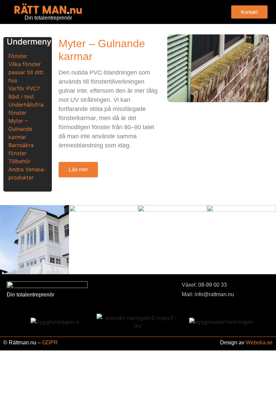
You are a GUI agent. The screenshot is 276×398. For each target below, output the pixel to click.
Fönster (17, 56)
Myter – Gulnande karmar (20, 128)
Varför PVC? (24, 88)
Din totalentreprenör (48, 18)
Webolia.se (259, 342)
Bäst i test (21, 96)
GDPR (50, 342)
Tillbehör (19, 161)
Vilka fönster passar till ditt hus (25, 72)
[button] (160, 12)
